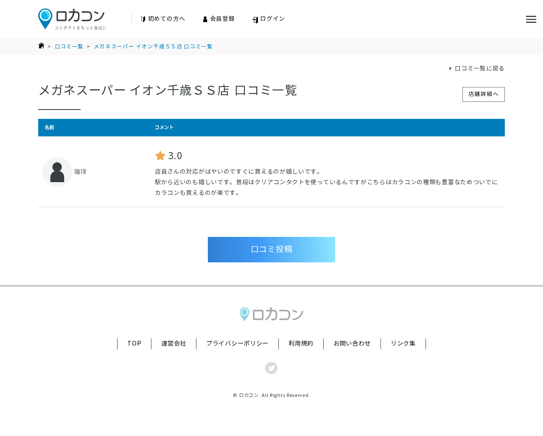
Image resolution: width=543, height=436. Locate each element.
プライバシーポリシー (237, 343)
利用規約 (300, 343)
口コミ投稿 (272, 249)
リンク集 (403, 343)
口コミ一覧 (69, 46)
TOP (134, 343)
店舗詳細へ (483, 94)
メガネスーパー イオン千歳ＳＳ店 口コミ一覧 (153, 46)
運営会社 (173, 343)
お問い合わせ (352, 343)
